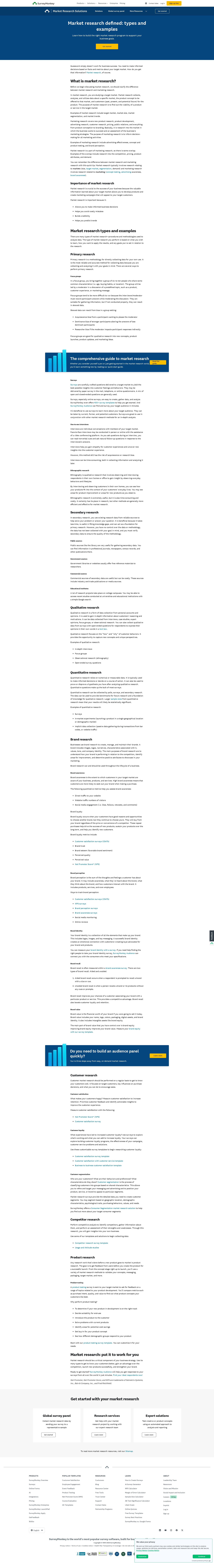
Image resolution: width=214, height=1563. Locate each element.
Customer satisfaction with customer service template (99, 1161)
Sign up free (174, 3)
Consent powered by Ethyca (200, 1560)
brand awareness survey (116, 968)
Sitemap (129, 1451)
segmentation (105, 168)
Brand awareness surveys (86, 912)
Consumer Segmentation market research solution (113, 1208)
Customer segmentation (108, 1182)
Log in (162, 3)
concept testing (113, 172)
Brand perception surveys (86, 908)
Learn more (158, 1056)
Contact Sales (153, 3)
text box (103, 629)
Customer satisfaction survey (88, 1121)
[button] (211, 938)
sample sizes (116, 699)
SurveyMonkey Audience (81, 406)
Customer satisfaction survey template (92, 1156)
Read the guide (155, 362)
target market (92, 168)
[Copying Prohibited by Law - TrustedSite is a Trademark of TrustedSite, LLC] (102, 1555)
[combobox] (37, 1530)
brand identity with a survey (103, 950)
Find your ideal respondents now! (127, 1375)
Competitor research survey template (91, 1243)
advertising (126, 172)
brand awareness (77, 175)
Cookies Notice (153, 1550)
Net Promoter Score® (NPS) (87, 864)
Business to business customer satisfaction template (98, 1165)
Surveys (73, 384)
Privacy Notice (141, 1550)
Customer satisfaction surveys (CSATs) (92, 841)
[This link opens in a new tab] (160, 1530)
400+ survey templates (104, 402)
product (87, 1343)
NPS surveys (80, 903)
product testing (79, 1287)
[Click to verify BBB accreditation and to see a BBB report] (80, 1555)
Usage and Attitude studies (87, 1247)
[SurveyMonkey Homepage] (44, 3)
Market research (94, 72)
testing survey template (101, 1343)
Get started (162, 11)
